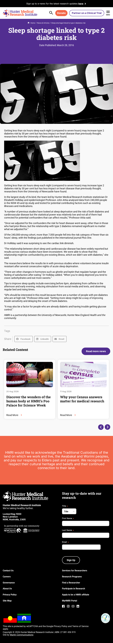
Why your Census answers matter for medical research (82, 399)
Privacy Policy (60, 626)
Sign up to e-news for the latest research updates (52, 3)
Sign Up (71, 560)
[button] (23, 339)
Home (32, 23)
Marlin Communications (21, 635)
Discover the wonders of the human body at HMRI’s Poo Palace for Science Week (28, 401)
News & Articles (43, 23)
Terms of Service (80, 626)
